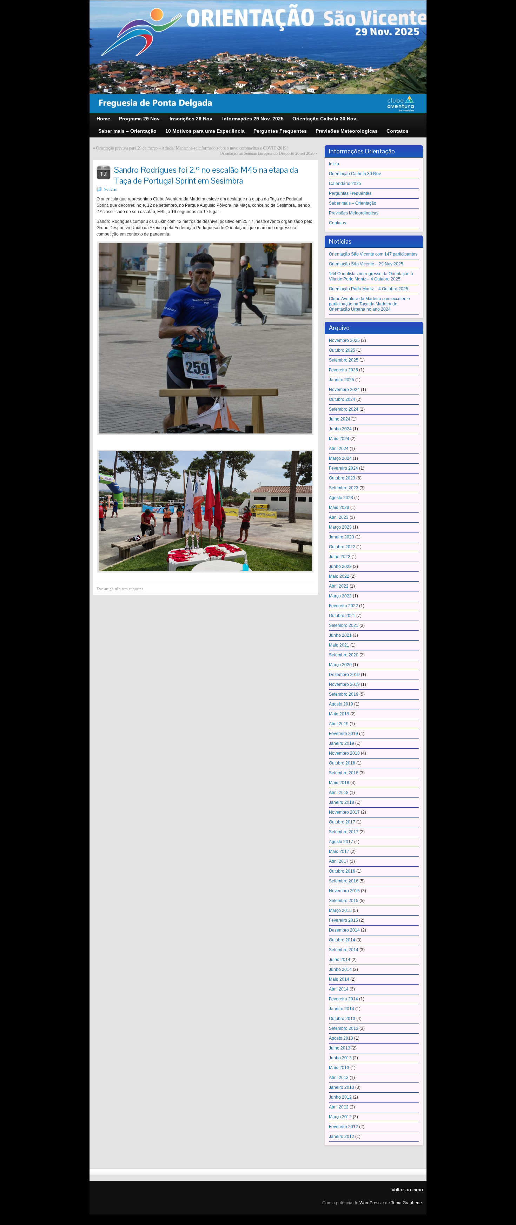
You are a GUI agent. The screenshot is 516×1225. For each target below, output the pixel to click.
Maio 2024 (339, 438)
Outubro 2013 (342, 1018)
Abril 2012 (339, 1107)
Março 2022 (340, 596)
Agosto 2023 (341, 497)
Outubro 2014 (342, 940)
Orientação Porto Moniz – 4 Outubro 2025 (368, 288)
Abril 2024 (339, 448)
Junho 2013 (340, 1057)
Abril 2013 (339, 1077)
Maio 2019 (339, 713)
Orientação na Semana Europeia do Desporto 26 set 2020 (267, 153)
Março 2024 (340, 458)
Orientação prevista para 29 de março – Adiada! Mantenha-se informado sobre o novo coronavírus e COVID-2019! (192, 148)
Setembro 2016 (343, 881)
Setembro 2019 (343, 694)
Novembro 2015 (344, 890)
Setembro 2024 (343, 409)
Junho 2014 (340, 969)
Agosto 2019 (341, 704)
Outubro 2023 (342, 478)
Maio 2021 (339, 645)
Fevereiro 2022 (343, 605)
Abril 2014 (339, 989)
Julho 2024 (339, 419)
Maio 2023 (339, 507)
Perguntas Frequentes (350, 193)
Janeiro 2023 (341, 537)
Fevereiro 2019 (343, 733)
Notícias (110, 189)
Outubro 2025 (342, 350)
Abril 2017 (339, 861)
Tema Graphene (406, 1202)
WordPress (370, 1202)
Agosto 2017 (341, 841)
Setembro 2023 (343, 487)
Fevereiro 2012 (343, 1126)
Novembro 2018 (344, 753)
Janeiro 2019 (341, 743)
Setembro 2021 (343, 625)
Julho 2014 (339, 959)
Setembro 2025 (343, 360)
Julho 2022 (339, 556)
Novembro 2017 (344, 812)
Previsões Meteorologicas (353, 213)
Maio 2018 (339, 782)
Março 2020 (340, 664)
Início (334, 163)
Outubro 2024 (342, 399)
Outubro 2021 (342, 615)
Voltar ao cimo (407, 1189)
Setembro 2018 (343, 772)
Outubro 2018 (342, 763)
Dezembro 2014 (344, 930)
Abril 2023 (339, 517)
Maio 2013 (339, 1067)
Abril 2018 (339, 792)
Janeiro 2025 (341, 379)
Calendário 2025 (345, 183)
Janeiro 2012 (341, 1136)
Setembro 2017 (343, 831)
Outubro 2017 (342, 822)
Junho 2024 (340, 428)
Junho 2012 (340, 1097)
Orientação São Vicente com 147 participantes (373, 254)
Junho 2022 (340, 566)
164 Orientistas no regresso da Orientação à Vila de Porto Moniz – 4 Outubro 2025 (371, 276)
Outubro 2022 (342, 546)
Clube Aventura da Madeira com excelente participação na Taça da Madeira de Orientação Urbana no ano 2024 (369, 304)
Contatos (337, 222)
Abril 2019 (339, 723)
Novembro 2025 (344, 340)
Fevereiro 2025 (343, 370)
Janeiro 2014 (341, 1008)
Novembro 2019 (344, 684)
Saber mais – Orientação (352, 203)
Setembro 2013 (343, 1028)
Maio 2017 (339, 851)
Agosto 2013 (341, 1038)
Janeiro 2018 (341, 802)
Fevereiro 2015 (343, 920)
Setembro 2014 (343, 949)
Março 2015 (340, 910)
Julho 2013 (339, 1048)
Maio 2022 (339, 576)
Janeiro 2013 (341, 1087)
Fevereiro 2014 (343, 998)
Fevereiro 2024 (343, 468)
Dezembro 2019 (344, 674)
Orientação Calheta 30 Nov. (355, 173)
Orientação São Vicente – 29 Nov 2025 (366, 263)
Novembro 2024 (344, 389)
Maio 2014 (339, 979)
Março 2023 (340, 527)
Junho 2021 (340, 635)
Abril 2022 (339, 586)
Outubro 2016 (342, 871)
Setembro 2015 (343, 900)
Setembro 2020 (343, 655)
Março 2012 (340, 1116)
